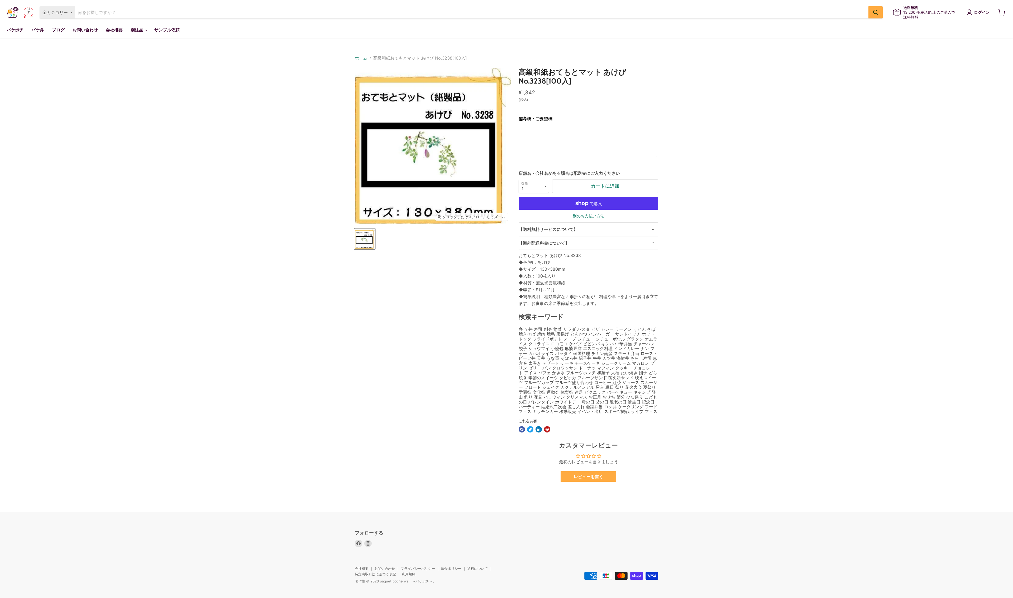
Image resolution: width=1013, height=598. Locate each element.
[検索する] (875, 12)
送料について (477, 568)
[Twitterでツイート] (530, 429)
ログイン (982, 12)
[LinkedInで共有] (539, 429)
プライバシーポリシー (418, 568)
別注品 (137, 29)
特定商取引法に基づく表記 (375, 574)
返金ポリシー (451, 568)
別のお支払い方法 (588, 216)
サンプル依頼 (167, 29)
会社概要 (114, 29)
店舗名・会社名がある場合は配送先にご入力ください (569, 173)
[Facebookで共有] (522, 429)
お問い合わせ (85, 29)
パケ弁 (37, 29)
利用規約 (408, 574)
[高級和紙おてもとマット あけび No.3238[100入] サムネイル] (364, 238)
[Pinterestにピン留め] (547, 429)
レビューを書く (588, 476)
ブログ (58, 29)
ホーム (361, 58)
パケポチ (15, 29)
